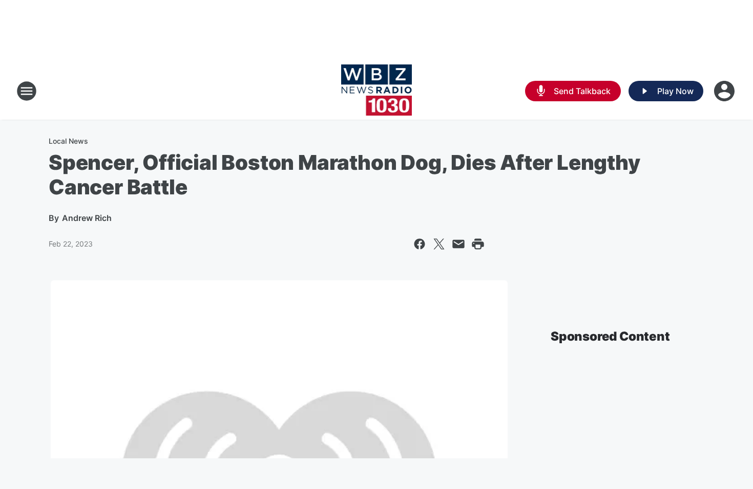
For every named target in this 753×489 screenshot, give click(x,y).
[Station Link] (376, 91)
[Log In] (725, 91)
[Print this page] (478, 244)
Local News (68, 141)
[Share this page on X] (439, 244)
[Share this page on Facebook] (419, 244)
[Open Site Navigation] (26, 91)
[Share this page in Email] (458, 244)
